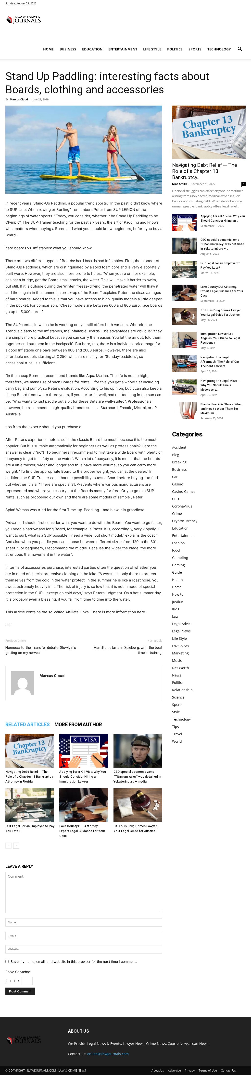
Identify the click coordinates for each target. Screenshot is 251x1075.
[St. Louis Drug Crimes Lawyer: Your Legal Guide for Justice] (137, 805)
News (176, 675)
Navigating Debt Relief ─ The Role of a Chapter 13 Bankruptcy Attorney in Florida (29, 776)
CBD (175, 498)
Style (176, 712)
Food (176, 550)
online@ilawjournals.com (108, 1053)
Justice (177, 601)
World (177, 741)
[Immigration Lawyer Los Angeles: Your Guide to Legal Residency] (184, 340)
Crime (177, 513)
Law (175, 616)
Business (68, 49)
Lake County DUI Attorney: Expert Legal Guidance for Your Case (82, 831)
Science (178, 697)
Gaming (178, 565)
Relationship (182, 690)
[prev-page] (8, 846)
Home (48, 49)
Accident (179, 447)
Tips (175, 726)
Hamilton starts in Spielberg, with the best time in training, (128, 650)
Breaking (179, 462)
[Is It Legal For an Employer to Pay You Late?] (29, 805)
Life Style (152, 49)
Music (177, 660)
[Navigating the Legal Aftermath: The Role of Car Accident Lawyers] (184, 363)
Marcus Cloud (19, 99)
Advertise (174, 1070)
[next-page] (16, 846)
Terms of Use (208, 1070)
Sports (194, 49)
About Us (157, 1070)
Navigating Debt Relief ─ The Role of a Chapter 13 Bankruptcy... (204, 171)
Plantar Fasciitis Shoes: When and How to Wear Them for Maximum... (221, 409)
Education (92, 49)
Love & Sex (180, 645)
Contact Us (228, 1070)
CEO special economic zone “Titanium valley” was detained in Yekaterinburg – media (137, 776)
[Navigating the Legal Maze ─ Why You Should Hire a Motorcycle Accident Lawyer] (184, 387)
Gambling (180, 557)
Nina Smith (179, 184)
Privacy (190, 1070)
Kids (175, 609)
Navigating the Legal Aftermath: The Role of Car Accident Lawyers (220, 362)
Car (175, 476)
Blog (175, 454)
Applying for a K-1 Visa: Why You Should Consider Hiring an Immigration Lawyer (82, 776)
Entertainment (122, 49)
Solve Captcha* (18, 972)
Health (177, 579)
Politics (175, 49)
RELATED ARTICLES (27, 724)
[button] (240, 49)
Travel (177, 734)
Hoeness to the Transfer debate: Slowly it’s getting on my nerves (40, 650)
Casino (177, 484)
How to (177, 594)
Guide (177, 572)
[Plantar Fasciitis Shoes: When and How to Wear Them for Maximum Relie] (184, 410)
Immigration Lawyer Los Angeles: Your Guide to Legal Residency (220, 338)
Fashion (178, 543)
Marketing (180, 653)
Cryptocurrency (184, 521)
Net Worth (180, 667)
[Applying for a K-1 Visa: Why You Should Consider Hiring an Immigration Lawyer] (83, 751)
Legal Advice (182, 623)
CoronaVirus (182, 506)
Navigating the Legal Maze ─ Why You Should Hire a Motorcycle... (220, 385)
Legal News (181, 631)
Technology (219, 49)
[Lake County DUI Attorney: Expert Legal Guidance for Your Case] (83, 805)
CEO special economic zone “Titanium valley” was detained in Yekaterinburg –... (222, 244)
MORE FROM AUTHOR (78, 724)
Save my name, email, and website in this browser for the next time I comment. (74, 961)
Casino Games (183, 491)
